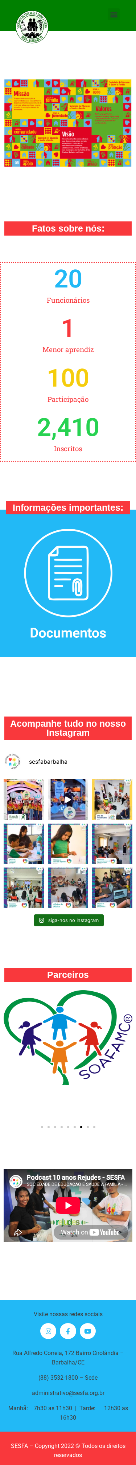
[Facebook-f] (68, 1331)
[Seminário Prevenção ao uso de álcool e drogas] (112, 844)
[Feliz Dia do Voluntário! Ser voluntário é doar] (112, 799)
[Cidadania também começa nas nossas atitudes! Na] (24, 844)
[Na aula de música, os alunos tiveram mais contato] (68, 888)
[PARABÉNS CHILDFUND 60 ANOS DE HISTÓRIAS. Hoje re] (24, 799)
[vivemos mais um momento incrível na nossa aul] (68, 844)
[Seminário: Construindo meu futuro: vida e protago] (24, 888)
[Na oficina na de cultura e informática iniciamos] (112, 888)
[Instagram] (48, 1331)
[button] (114, 14)
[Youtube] (88, 1331)
